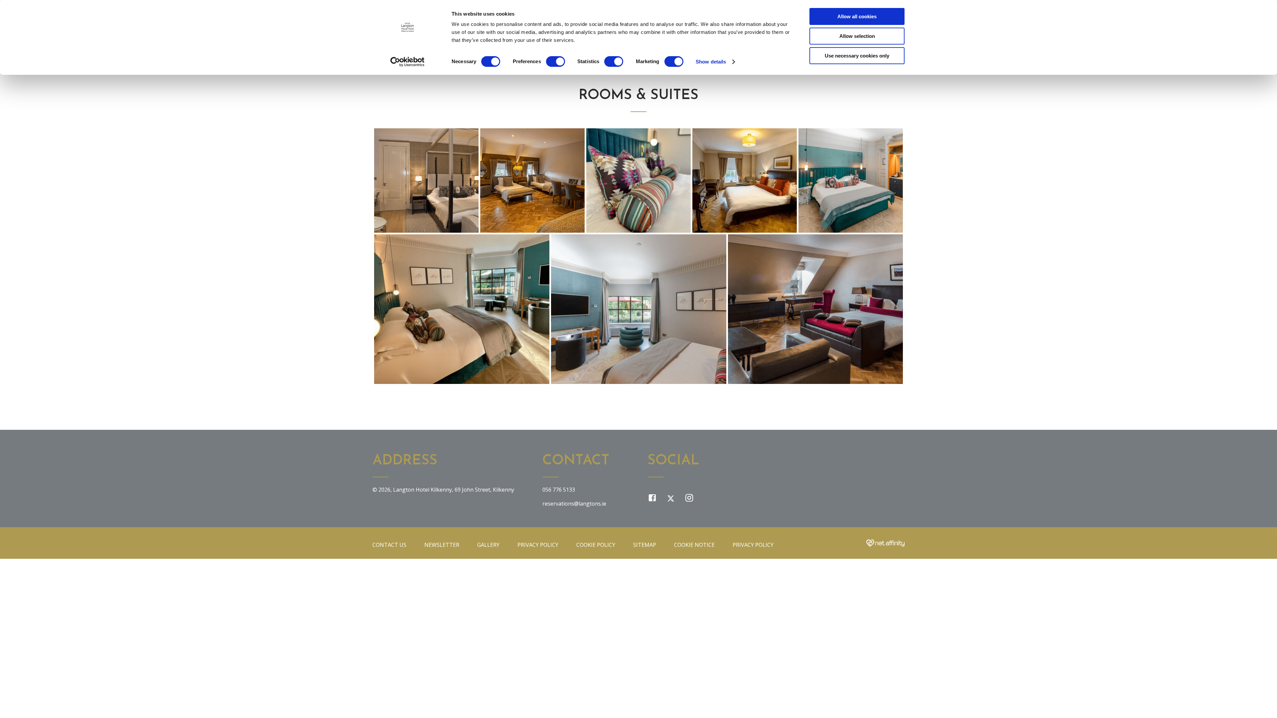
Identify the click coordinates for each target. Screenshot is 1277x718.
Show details (711, 61)
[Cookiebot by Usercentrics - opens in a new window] (407, 62)
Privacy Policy (537, 544)
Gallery (488, 544)
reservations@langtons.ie (574, 503)
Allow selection (857, 36)
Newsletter (441, 544)
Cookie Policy (595, 544)
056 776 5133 (558, 489)
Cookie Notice (694, 544)
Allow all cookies (857, 16)
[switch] (555, 61)
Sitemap (644, 544)
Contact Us (389, 544)
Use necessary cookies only (857, 56)
